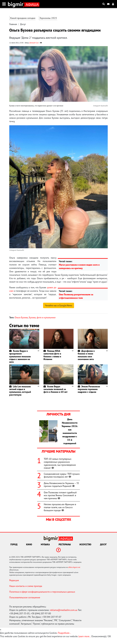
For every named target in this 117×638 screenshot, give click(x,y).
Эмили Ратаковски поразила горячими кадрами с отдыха (89, 389)
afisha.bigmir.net (74, 567)
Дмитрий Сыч (33, 43)
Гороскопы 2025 (48, 18)
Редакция (14, 580)
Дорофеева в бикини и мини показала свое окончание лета (86, 355)
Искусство (85, 544)
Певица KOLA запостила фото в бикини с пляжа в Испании (52, 355)
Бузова (32, 317)
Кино (29, 544)
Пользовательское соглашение (24, 597)
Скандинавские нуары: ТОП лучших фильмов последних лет (62, 475)
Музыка (45, 544)
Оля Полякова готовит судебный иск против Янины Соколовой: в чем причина (60, 495)
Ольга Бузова (21, 317)
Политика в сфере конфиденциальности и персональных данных (42, 591)
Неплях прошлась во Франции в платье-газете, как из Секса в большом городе (60, 507)
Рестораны (65, 544)
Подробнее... (64, 632)
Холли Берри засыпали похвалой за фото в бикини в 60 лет (55, 389)
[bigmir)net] (16, 4)
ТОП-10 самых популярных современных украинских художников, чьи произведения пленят (60, 463)
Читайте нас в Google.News (58, 305)
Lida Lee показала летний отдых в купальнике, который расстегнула (20, 390)
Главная (13, 24)
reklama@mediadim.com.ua (63, 610)
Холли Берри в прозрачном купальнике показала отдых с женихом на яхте (20, 356)
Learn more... (84, 636)
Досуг (23, 24)
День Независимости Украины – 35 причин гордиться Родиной (61, 485)
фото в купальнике (46, 317)
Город (13, 544)
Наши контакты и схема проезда (25, 586)
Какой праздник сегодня (22, 18)
